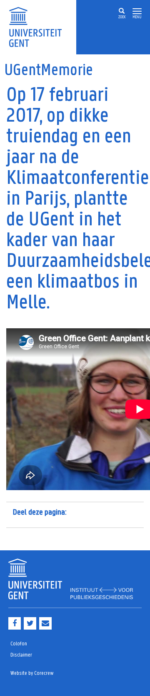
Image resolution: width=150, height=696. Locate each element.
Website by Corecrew (32, 673)
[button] (137, 11)
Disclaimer (21, 655)
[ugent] (38, 26)
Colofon (18, 644)
